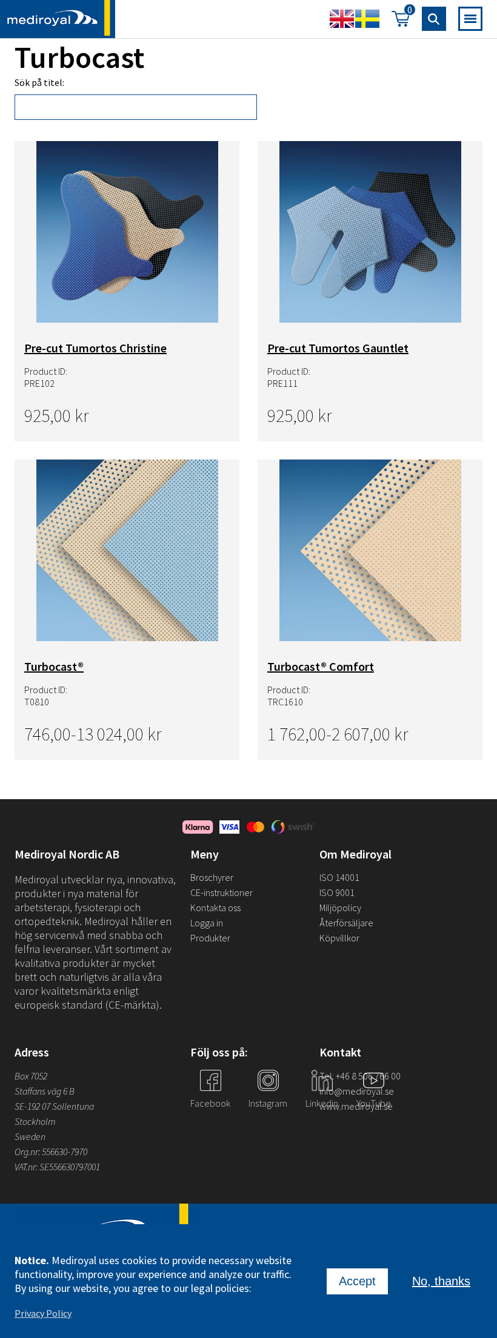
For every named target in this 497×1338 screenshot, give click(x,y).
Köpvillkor (339, 938)
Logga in (206, 923)
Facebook (210, 1103)
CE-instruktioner (221, 892)
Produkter (210, 938)
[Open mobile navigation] (470, 19)
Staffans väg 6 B (45, 1091)
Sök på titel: (39, 82)
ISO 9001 (337, 892)
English (342, 19)
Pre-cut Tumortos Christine (95, 347)
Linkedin (321, 1103)
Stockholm (35, 1121)
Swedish (367, 19)
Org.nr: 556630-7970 (51, 1151)
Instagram (267, 1103)
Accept (357, 1281)
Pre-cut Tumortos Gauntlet (338, 347)
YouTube (373, 1103)
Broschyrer (211, 877)
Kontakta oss (215, 907)
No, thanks (441, 1281)
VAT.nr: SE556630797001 (58, 1167)
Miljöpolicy (340, 907)
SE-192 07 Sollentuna (54, 1106)
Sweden (30, 1136)
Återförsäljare (346, 923)
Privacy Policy (43, 1313)
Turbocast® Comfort (320, 666)
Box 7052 (31, 1076)
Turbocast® (54, 666)
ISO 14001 (339, 877)
